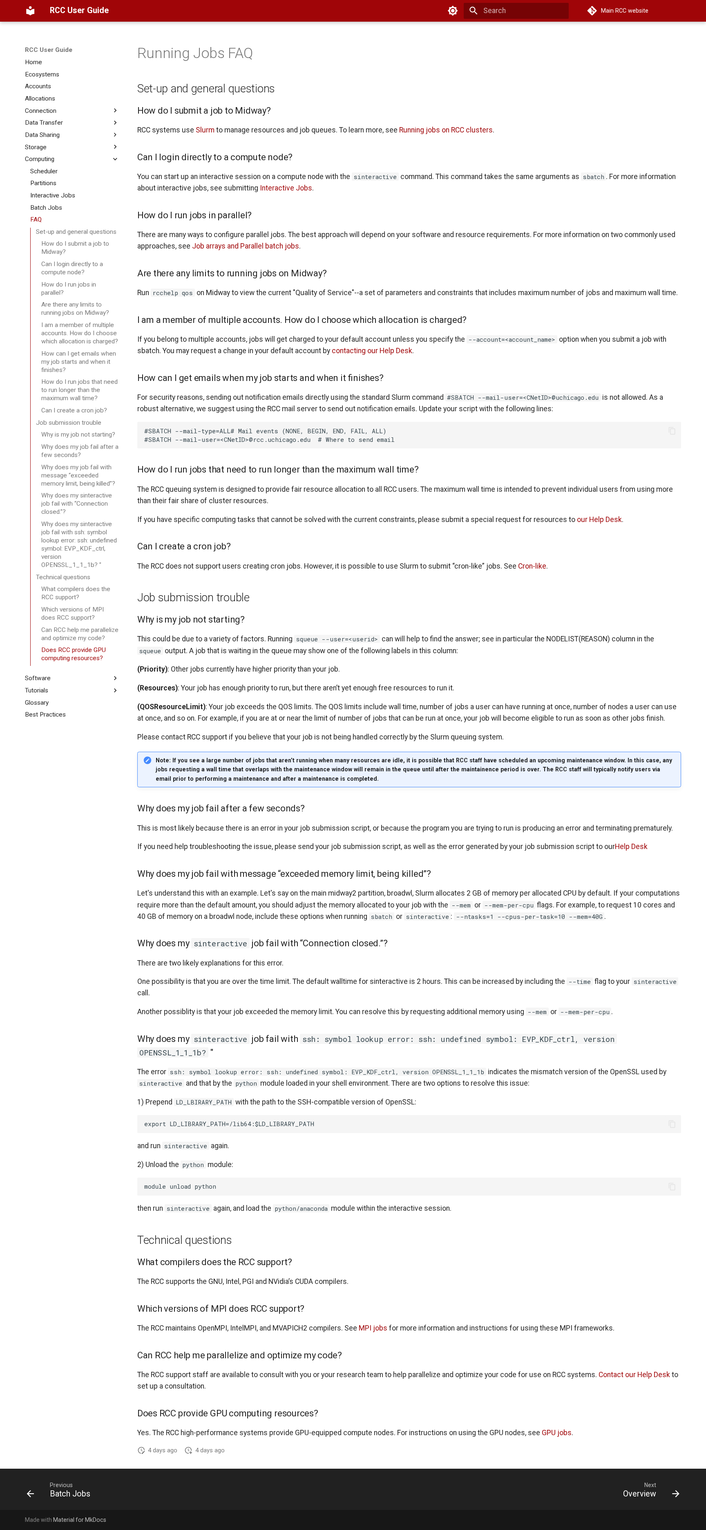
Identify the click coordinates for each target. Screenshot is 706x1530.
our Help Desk (599, 519)
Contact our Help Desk (634, 1375)
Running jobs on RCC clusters (446, 130)
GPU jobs (557, 1433)
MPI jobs (373, 1328)
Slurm (205, 130)
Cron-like (532, 566)
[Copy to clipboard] (672, 431)
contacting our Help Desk (372, 351)
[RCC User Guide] (30, 11)
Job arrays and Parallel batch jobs (245, 246)
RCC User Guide (48, 50)
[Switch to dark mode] (453, 11)
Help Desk (631, 846)
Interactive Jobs (286, 188)
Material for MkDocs (79, 1520)
